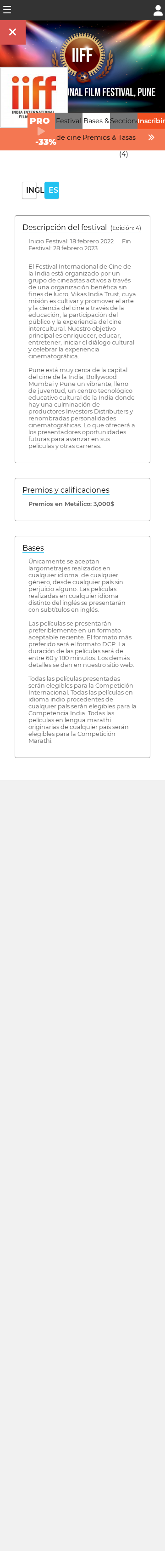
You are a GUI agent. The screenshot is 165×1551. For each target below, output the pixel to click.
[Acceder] (158, 9)
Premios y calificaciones (66, 490)
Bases (33, 548)
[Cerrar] (13, 32)
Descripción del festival (81, 227)
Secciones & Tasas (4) (126, 137)
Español (54, 190)
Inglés (31, 190)
